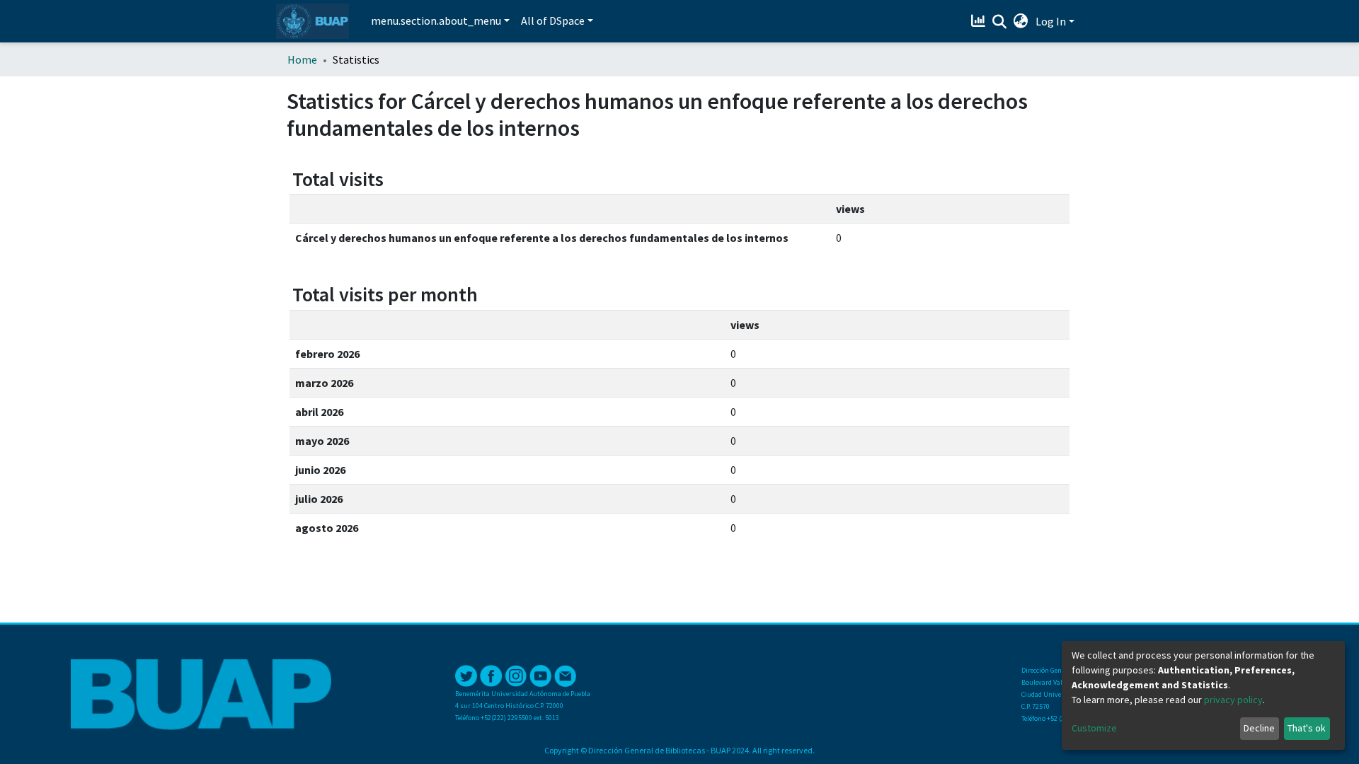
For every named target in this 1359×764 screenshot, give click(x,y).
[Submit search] (999, 22)
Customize (1094, 728)
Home (302, 59)
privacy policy (1233, 699)
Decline (1259, 728)
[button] (1021, 21)
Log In (1051, 21)
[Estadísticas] (980, 21)
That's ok (1307, 728)
